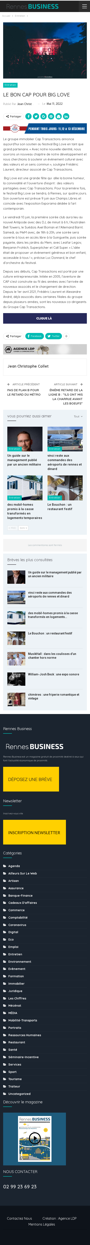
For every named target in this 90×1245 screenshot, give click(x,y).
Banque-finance (20, 895)
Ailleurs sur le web (22, 873)
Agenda (14, 866)
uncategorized (19, 1094)
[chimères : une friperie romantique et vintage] (16, 699)
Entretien (10, 85)
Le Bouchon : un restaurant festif (50, 633)
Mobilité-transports (22, 1020)
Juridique (15, 991)
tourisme (15, 1079)
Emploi (13, 947)
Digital (13, 932)
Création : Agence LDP (59, 1218)
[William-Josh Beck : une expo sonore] (16, 679)
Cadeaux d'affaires (22, 903)
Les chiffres (17, 998)
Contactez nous (19, 1218)
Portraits (14, 1028)
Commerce (16, 910)
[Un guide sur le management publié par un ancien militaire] (24, 439)
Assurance (16, 888)
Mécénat (14, 1005)
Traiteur (14, 1086)
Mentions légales (41, 1224)
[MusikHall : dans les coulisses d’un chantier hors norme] (16, 658)
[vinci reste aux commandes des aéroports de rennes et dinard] (65, 439)
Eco (11, 939)
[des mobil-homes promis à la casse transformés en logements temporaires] (24, 487)
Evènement (16, 969)
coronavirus (17, 925)
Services (14, 1064)
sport (12, 1072)
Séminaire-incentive (23, 1057)
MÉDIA (12, 1013)
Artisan (13, 881)
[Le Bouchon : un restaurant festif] (65, 487)
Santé (12, 1050)
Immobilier (16, 984)
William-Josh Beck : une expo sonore (53, 674)
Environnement (19, 962)
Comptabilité (18, 917)
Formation (16, 976)
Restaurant (16, 1042)
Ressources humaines (24, 1035)
